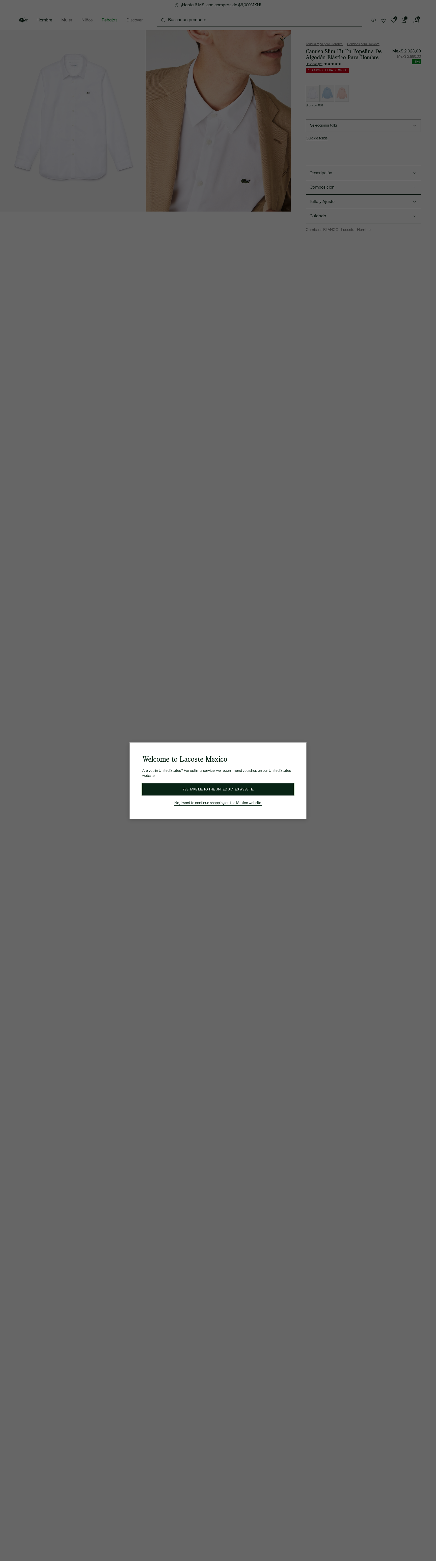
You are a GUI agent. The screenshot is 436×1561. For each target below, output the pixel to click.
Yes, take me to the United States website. (218, 789)
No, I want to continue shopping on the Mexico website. (218, 803)
